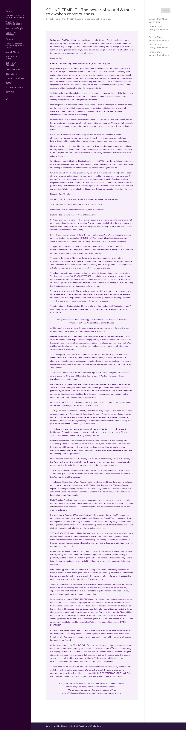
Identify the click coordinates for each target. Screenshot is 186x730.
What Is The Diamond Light (13, 23)
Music (108, 19)
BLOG (8, 83)
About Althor (12, 52)
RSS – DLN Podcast (11, 64)
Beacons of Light (14, 28)
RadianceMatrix (14, 69)
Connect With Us (14, 78)
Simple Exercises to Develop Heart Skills (14, 46)
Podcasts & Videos (11, 58)
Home (8, 11)
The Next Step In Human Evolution (15, 16)
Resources (11, 74)
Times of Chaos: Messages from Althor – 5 (159, 29)
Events (9, 39)
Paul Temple (54, 19)
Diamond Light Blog (96, 19)
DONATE (10, 92)
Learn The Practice (11, 34)
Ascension (81, 19)
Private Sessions (14, 87)
